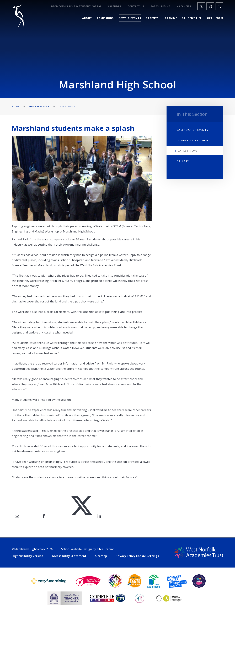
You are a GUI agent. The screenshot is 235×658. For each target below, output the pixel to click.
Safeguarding (160, 6)
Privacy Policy (125, 556)
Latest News (67, 106)
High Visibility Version (27, 556)
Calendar (114, 6)
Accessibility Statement (69, 556)
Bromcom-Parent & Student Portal (76, 6)
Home (15, 106)
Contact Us (136, 6)
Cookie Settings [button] (147, 556)
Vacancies (184, 6)
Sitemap (101, 556)
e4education (106, 549)
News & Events (39, 106)
